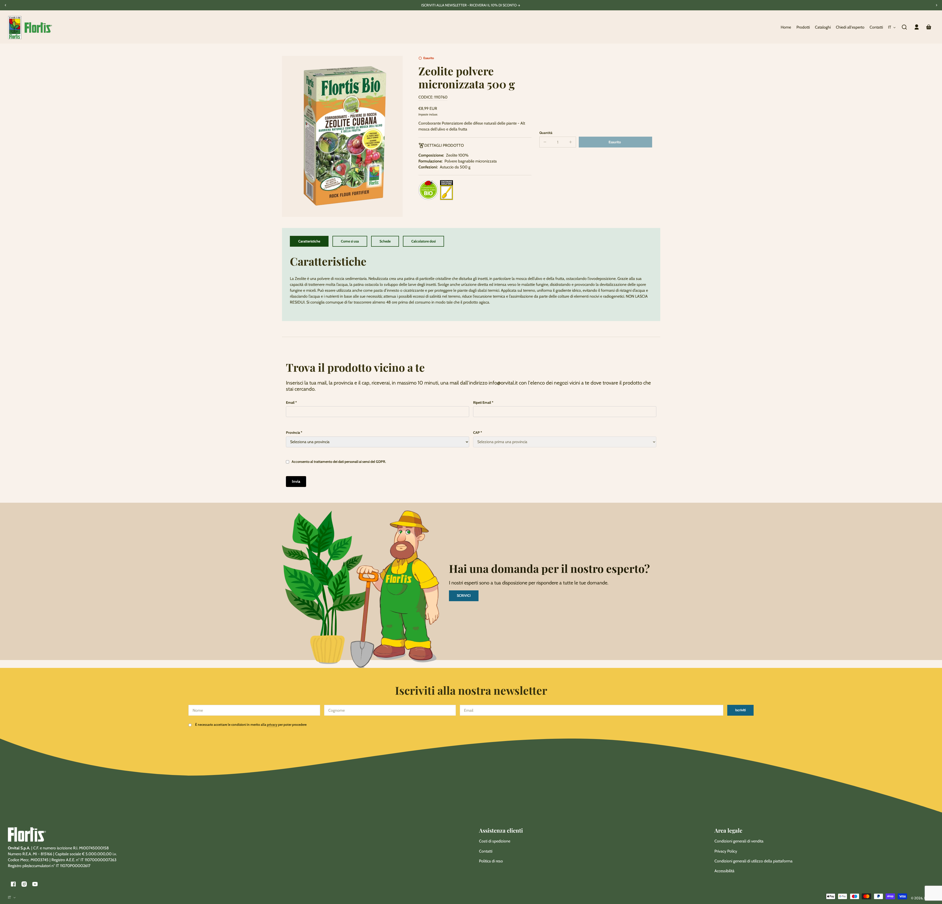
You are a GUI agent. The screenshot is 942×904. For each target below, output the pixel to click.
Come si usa (350, 241)
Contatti (485, 851)
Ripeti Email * (483, 402)
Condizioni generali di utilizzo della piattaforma (753, 861)
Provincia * (294, 432)
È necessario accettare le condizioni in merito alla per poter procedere (250, 724)
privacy (272, 724)
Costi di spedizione (494, 841)
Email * (291, 402)
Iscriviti (740, 710)
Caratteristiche (309, 241)
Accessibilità (724, 871)
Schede (385, 241)
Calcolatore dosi (423, 241)
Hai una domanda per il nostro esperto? (549, 568)
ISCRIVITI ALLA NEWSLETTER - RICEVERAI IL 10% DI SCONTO (469, 5)
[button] (904, 27)
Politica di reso (491, 861)
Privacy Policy (725, 851)
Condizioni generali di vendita (738, 841)
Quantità (545, 133)
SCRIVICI (464, 595)
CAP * (477, 432)
